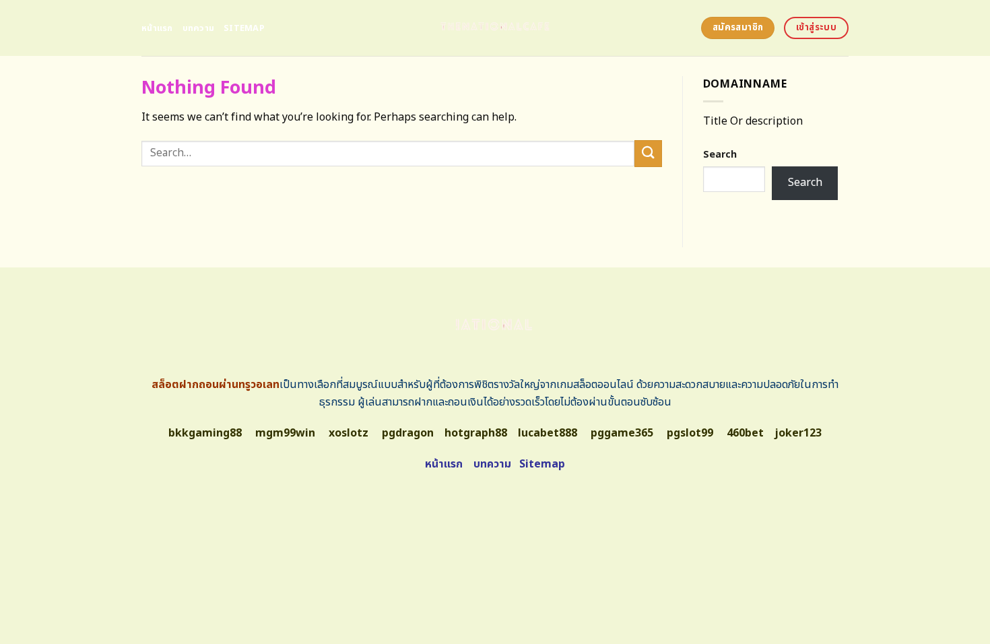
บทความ (199, 28)
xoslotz (348, 433)
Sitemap (244, 28)
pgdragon (408, 433)
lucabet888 (547, 433)
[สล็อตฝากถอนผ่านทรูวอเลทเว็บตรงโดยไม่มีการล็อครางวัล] (495, 28)
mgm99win (285, 433)
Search (720, 155)
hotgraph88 (475, 433)
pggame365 (622, 433)
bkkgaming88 (205, 433)
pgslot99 (690, 433)
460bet (745, 433)
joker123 (798, 433)
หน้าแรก (157, 28)
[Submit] (647, 153)
